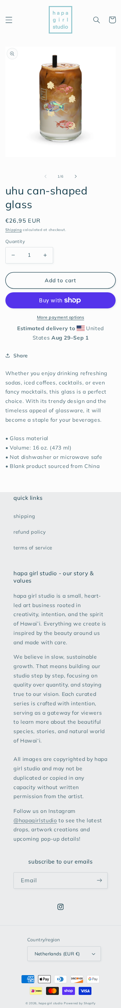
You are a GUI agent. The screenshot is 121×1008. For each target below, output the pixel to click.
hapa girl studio (51, 1003)
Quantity (15, 241)
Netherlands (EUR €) (57, 953)
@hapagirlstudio (35, 820)
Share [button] (20, 355)
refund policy (29, 532)
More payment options (60, 317)
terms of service (32, 547)
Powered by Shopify (79, 1003)
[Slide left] (45, 176)
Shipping (13, 229)
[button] (8, 19)
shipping (24, 516)
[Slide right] (75, 176)
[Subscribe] (99, 880)
